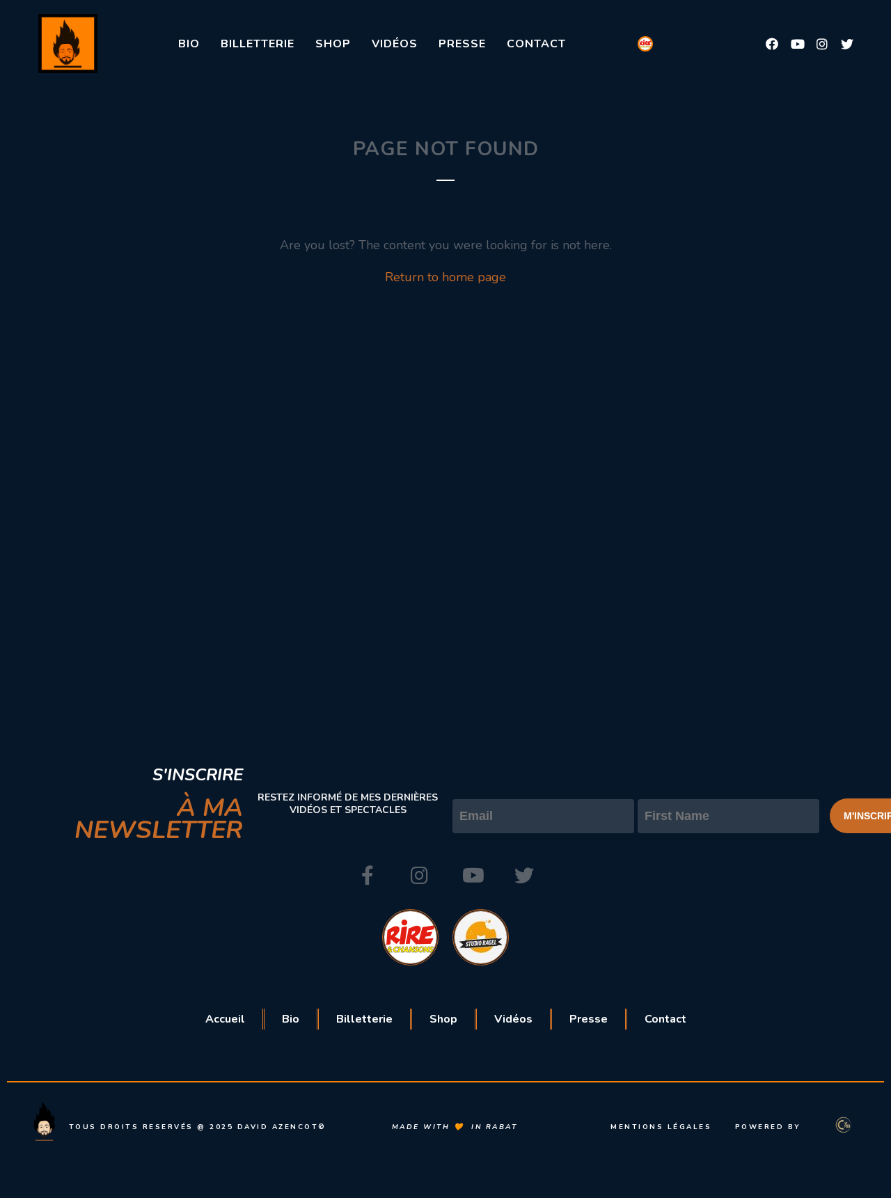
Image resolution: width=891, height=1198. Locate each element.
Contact (536, 44)
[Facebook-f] (367, 875)
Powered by (768, 1127)
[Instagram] (822, 43)
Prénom (660, 787)
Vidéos (395, 44)
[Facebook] (771, 43)
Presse (462, 44)
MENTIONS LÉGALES (660, 1127)
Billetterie (257, 44)
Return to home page (445, 277)
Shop (333, 44)
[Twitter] (847, 43)
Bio (189, 44)
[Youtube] (797, 43)
